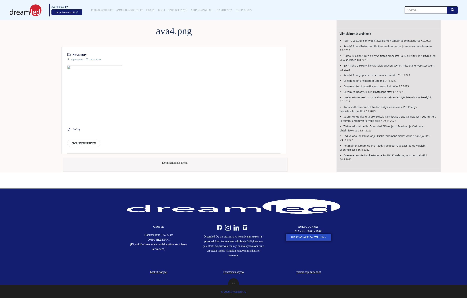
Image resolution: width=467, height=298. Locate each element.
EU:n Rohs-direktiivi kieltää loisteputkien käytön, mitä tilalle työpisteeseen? (389, 65)
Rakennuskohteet (101, 10)
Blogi (161, 10)
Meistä (150, 10)
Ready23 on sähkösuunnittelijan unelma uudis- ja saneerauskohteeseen (388, 46)
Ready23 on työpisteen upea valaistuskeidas (370, 75)
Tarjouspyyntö (178, 10)
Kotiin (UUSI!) (244, 10)
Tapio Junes (77, 59)
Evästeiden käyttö (233, 272)
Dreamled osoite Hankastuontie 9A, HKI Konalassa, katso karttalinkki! (385, 155)
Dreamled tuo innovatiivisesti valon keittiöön (371, 86)
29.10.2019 (95, 59)
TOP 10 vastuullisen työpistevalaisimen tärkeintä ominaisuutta (382, 40)
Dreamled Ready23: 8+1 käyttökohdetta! (368, 92)
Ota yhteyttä (224, 10)
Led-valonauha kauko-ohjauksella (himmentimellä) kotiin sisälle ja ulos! (387, 136)
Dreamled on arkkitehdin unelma (364, 80)
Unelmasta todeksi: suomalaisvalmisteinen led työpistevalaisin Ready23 (387, 97)
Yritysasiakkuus (201, 10)
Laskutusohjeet (158, 272)
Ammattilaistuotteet (129, 10)
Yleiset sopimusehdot (308, 272)
